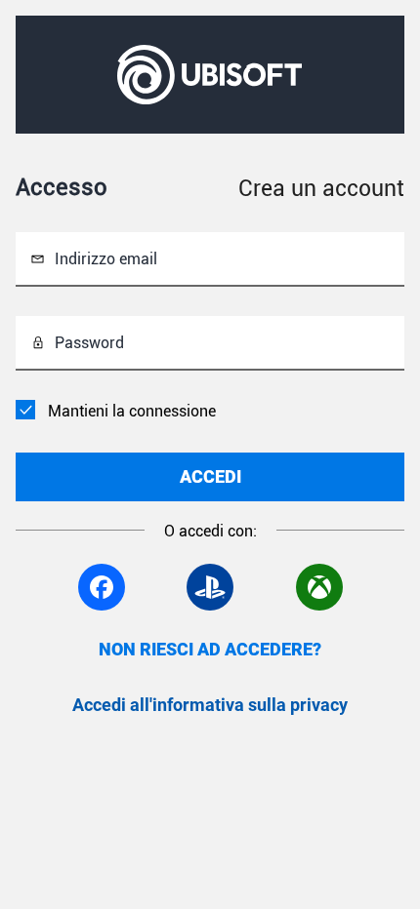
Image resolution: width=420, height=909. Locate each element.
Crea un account (321, 189)
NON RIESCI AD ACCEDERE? (210, 649)
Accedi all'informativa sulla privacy (210, 704)
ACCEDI (210, 476)
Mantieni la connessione (132, 411)
